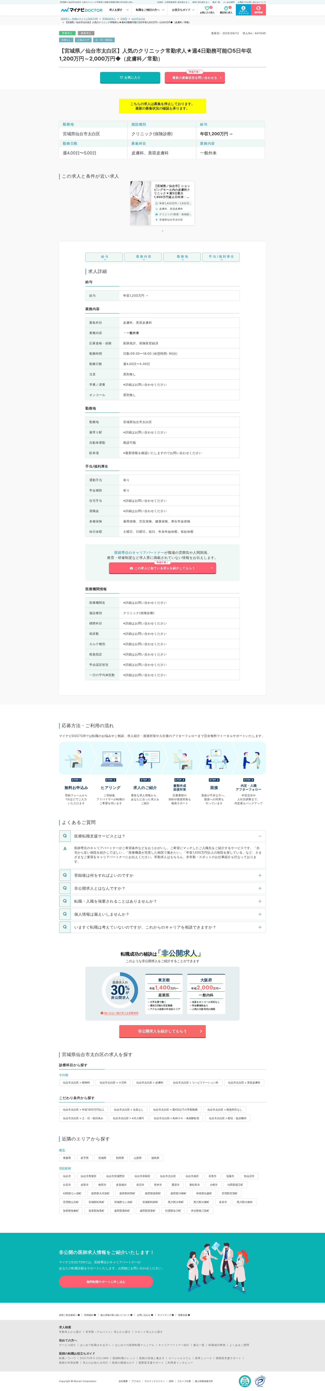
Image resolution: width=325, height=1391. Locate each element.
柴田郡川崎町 (178, 1193)
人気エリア (83, 39)
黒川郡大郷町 (201, 1202)
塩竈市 (230, 1176)
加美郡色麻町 (71, 1210)
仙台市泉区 (192, 1176)
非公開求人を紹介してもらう (162, 1031)
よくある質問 (229, 2)
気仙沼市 (249, 1176)
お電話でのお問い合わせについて (252, 2)
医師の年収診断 (69, 1362)
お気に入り (132, 77)
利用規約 (88, 1315)
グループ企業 (184, 1381)
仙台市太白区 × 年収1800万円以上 (83, 1109)
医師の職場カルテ (123, 1362)
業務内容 (144, 256)
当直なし (66, 39)
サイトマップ (164, 1315)
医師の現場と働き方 (152, 1358)
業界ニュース (203, 1358)
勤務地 (183, 256)
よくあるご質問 (239, 1345)
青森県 (67, 1157)
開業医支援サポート (228, 1358)
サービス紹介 (67, 1345)
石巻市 (212, 1176)
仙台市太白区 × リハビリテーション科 (195, 1082)
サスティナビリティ (155, 1381)
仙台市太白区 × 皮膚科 (149, 1082)
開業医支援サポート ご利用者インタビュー (166, 1362)
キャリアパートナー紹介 (173, 1345)
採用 (171, 1381)
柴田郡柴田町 (153, 1193)
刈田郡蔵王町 (235, 1184)
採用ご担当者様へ (68, 1315)
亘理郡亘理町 (230, 1193)
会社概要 (123, 1381)
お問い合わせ (143, 1315)
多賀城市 (121, 1184)
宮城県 (123, 18)
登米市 (158, 1184)
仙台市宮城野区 (115, 1176)
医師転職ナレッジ (124, 1358)
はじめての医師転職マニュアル (134, 1345)
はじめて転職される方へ (95, 1345)
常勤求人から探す (70, 1332)
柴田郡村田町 (127, 1193)
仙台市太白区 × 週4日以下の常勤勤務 (175, 1109)
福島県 (155, 1157)
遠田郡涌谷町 (122, 1210)
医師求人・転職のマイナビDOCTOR (79, 18)
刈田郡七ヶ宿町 (72, 1193)
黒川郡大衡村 (245, 1202)
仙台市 (67, 1176)
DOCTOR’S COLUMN (94, 1358)
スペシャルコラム (180, 1358)
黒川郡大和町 (176, 1202)
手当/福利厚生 (222, 256)
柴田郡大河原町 (100, 1193)
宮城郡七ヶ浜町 (123, 1202)
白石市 (67, 1184)
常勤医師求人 (109, 18)
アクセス (136, 1381)
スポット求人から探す (149, 1332)
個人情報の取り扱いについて (115, 1315)
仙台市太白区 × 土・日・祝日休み (83, 1118)
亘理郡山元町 (71, 1202)
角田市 (102, 1184)
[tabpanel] (162, 203)
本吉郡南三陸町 (200, 1210)
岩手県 (85, 1157)
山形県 (138, 1157)
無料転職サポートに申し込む (106, 1282)
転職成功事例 (217, 1345)
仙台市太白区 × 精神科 (76, 1082)
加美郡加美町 (96, 1210)
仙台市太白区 (138, 18)
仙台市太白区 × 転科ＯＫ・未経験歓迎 (176, 1118)
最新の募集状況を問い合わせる (194, 77)
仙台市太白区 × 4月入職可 (128, 1118)
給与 (105, 256)
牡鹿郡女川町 (173, 1210)
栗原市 (176, 1184)
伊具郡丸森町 (204, 1193)
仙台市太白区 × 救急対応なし (224, 1109)
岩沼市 (140, 1184)
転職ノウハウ (67, 1358)
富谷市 (223, 1202)
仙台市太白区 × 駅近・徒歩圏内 (227, 1118)
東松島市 (194, 1184)
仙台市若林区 (142, 1176)
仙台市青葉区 (88, 1176)
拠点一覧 (216, 2)
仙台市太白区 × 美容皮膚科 (244, 1082)
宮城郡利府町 (150, 1202)
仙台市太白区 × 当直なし (129, 1109)
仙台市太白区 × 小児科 (113, 1082)
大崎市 (214, 1184)
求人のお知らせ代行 (95, 1362)
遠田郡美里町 (148, 1210)
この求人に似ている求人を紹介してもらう (164, 568)
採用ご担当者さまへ (200, 2)
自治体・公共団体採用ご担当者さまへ (173, 2)
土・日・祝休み (103, 39)
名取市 (85, 1184)
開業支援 (182, 1315)
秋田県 (120, 1157)
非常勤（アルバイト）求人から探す (108, 1332)
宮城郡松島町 (96, 1202)
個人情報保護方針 (204, 1381)
